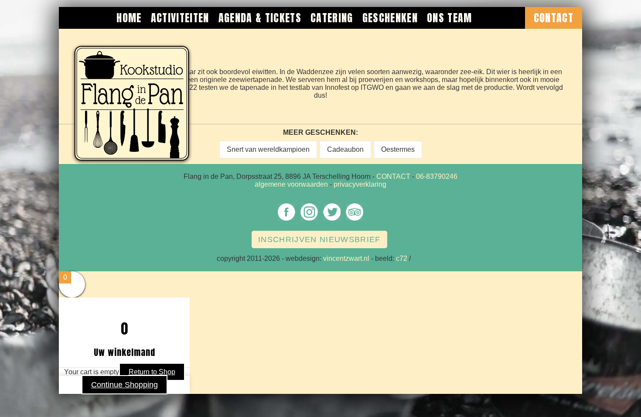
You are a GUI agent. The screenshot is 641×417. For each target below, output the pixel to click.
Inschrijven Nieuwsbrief (319, 239)
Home (128, 18)
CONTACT (393, 176)
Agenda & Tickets (259, 18)
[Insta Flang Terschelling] (309, 220)
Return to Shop (152, 372)
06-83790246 (436, 176)
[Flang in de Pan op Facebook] (286, 220)
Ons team (449, 18)
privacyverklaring (360, 184)
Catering (331, 18)
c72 (401, 258)
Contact (553, 18)
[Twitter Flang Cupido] (331, 220)
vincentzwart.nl (346, 258)
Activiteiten (180, 18)
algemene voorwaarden (291, 184)
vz (416, 258)
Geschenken (390, 18)
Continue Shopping (124, 384)
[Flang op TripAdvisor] (354, 220)
